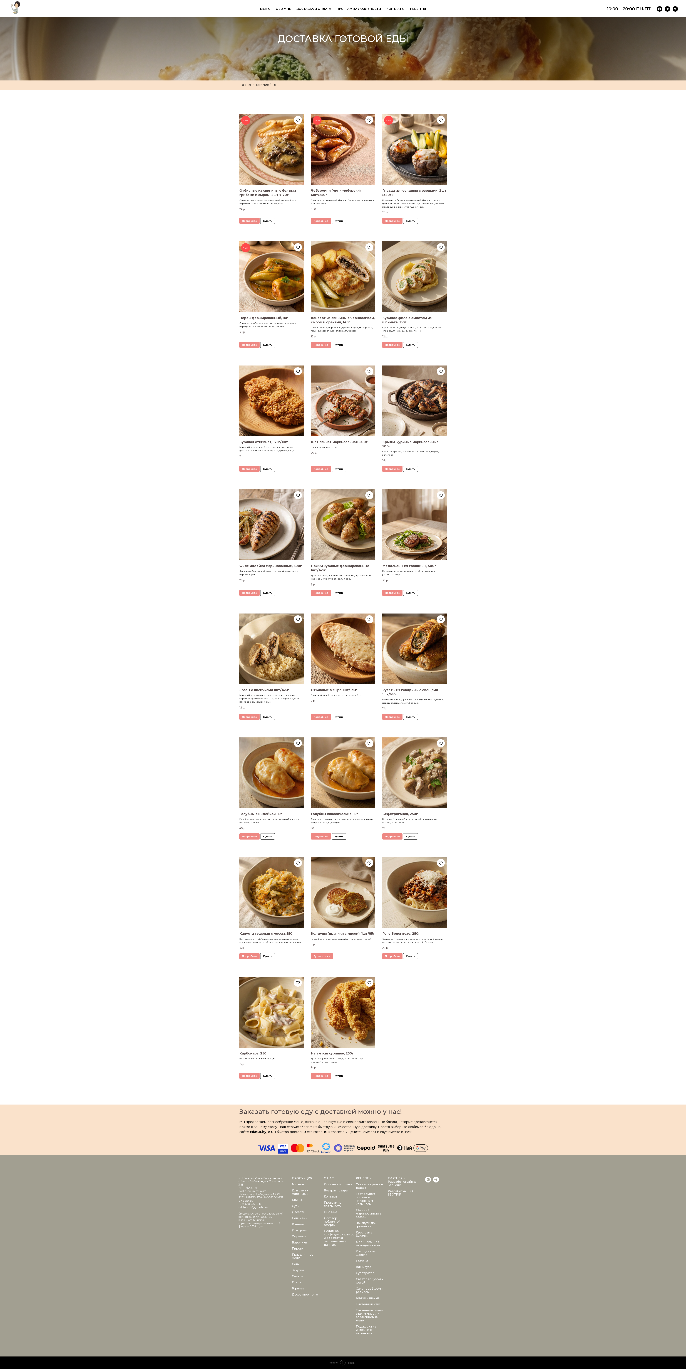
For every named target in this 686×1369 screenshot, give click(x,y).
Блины (297, 1200)
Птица (296, 1282)
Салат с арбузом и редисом (370, 1290)
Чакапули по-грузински (366, 1224)
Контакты (395, 9)
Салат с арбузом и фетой (370, 1280)
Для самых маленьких (300, 1192)
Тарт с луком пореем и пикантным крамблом (365, 1199)
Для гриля (299, 1230)
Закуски (298, 1270)
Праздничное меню (302, 1256)
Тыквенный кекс (368, 1304)
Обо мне (283, 9)
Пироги (297, 1248)
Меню (265, 9)
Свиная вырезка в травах (369, 1186)
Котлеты (298, 1224)
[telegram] (667, 9)
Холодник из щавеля (366, 1253)
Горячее (298, 1288)
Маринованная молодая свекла (368, 1243)
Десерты (298, 1212)
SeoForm (394, 1185)
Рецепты (418, 9)
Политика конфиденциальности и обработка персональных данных (341, 1237)
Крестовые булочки (364, 1234)
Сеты (296, 1264)
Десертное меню (305, 1294)
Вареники (299, 1242)
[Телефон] (675, 9)
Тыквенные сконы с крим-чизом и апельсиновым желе (369, 1315)
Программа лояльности (358, 9)
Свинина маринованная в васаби (368, 1213)
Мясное (298, 1184)
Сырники (299, 1236)
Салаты (297, 1276)
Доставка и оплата (313, 9)
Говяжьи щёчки (367, 1298)
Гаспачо (362, 1261)
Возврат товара (336, 1190)
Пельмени (299, 1218)
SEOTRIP (394, 1194)
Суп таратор (365, 1273)
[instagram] (659, 9)
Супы (296, 1206)
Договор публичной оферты (332, 1221)
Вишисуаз (363, 1267)
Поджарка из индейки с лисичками (366, 1330)
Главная (245, 85)
